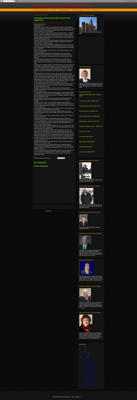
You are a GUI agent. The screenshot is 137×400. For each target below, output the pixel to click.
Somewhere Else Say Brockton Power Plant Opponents (90, 370)
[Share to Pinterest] (64, 158)
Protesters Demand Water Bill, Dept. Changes (89, 384)
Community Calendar (78, 9)
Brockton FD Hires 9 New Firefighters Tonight (88, 360)
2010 (82, 351)
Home (54, 207)
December (85, 353)
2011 (82, 349)
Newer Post (37, 207)
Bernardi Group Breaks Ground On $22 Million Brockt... (90, 363)
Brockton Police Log (92, 9)
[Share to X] (61, 158)
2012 (82, 347)
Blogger (82, 396)
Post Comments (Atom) (57, 211)
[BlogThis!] (59, 158)
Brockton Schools (64, 9)
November (85, 355)
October (84, 357)
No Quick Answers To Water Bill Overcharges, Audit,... (90, 381)
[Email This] (58, 158)
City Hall (54, 9)
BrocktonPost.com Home (41, 9)
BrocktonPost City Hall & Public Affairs (62, 6)
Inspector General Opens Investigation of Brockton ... (89, 377)
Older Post (71, 207)
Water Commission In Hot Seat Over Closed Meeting (90, 367)
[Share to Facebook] (62, 158)
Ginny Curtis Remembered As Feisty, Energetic (89, 374)
